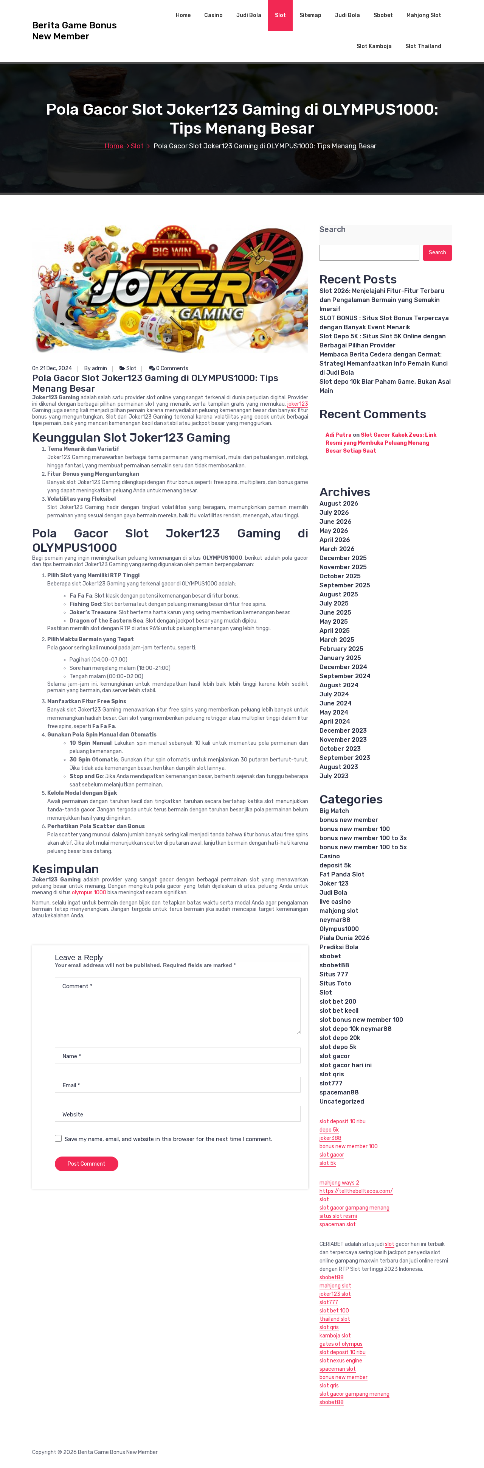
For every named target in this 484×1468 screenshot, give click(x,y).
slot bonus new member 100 (361, 1019)
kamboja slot (335, 1336)
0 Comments (171, 368)
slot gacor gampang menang (354, 1208)
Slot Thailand (423, 46)
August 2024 (339, 685)
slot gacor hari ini (346, 1065)
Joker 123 (334, 883)
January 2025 (340, 658)
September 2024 (345, 676)
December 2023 (343, 730)
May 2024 (334, 712)
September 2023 (345, 757)
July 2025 (334, 603)
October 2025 (340, 576)
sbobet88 (334, 965)
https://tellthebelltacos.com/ (356, 1191)
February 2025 (341, 648)
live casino (335, 901)
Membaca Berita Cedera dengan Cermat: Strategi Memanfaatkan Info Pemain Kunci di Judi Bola (384, 363)
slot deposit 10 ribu (343, 1121)
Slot (280, 15)
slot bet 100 (334, 1311)
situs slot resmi (338, 1216)
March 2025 (337, 639)
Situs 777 (334, 974)
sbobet (330, 956)
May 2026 (334, 530)
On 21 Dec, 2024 (52, 368)
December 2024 (343, 667)
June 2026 (336, 521)
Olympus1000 (339, 928)
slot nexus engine (341, 1360)
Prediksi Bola (339, 947)
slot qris (332, 1074)
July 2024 (334, 694)
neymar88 (335, 919)
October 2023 (340, 748)
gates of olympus (341, 1344)
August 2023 (339, 767)
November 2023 (343, 739)
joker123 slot (335, 1294)
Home (183, 15)
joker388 (330, 1138)
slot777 (331, 1083)
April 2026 (335, 539)
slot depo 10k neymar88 (356, 1028)
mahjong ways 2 (339, 1183)
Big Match (334, 810)
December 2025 (343, 558)
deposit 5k (335, 865)
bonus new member (349, 820)
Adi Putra (339, 435)
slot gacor (335, 1056)
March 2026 (337, 549)
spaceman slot (338, 1224)
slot (324, 1199)
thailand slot (335, 1319)
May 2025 (334, 621)
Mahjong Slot (423, 15)
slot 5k (328, 1163)
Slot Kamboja (374, 46)
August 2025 (339, 594)
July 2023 (334, 776)
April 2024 (335, 721)
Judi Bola (248, 15)
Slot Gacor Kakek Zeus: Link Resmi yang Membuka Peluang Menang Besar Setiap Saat (381, 443)
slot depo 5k (338, 1047)
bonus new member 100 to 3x (363, 838)
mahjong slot (339, 910)
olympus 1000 (89, 892)
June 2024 (336, 703)
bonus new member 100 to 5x (363, 847)
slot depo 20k (340, 1037)
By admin (95, 368)
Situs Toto (335, 983)
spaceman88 (339, 1092)
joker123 (297, 404)
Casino (213, 15)
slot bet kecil (339, 1010)
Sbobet (383, 15)
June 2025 (335, 612)
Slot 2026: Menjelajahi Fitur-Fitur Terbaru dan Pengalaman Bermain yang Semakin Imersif (382, 300)
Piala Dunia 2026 (345, 938)
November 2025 (343, 567)
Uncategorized (342, 1101)
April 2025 (335, 630)
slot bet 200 (338, 1001)
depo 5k (329, 1130)
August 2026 (339, 503)
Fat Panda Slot (342, 874)
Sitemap (310, 15)
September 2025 (345, 585)
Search (333, 229)
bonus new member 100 (355, 829)
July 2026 (334, 512)
